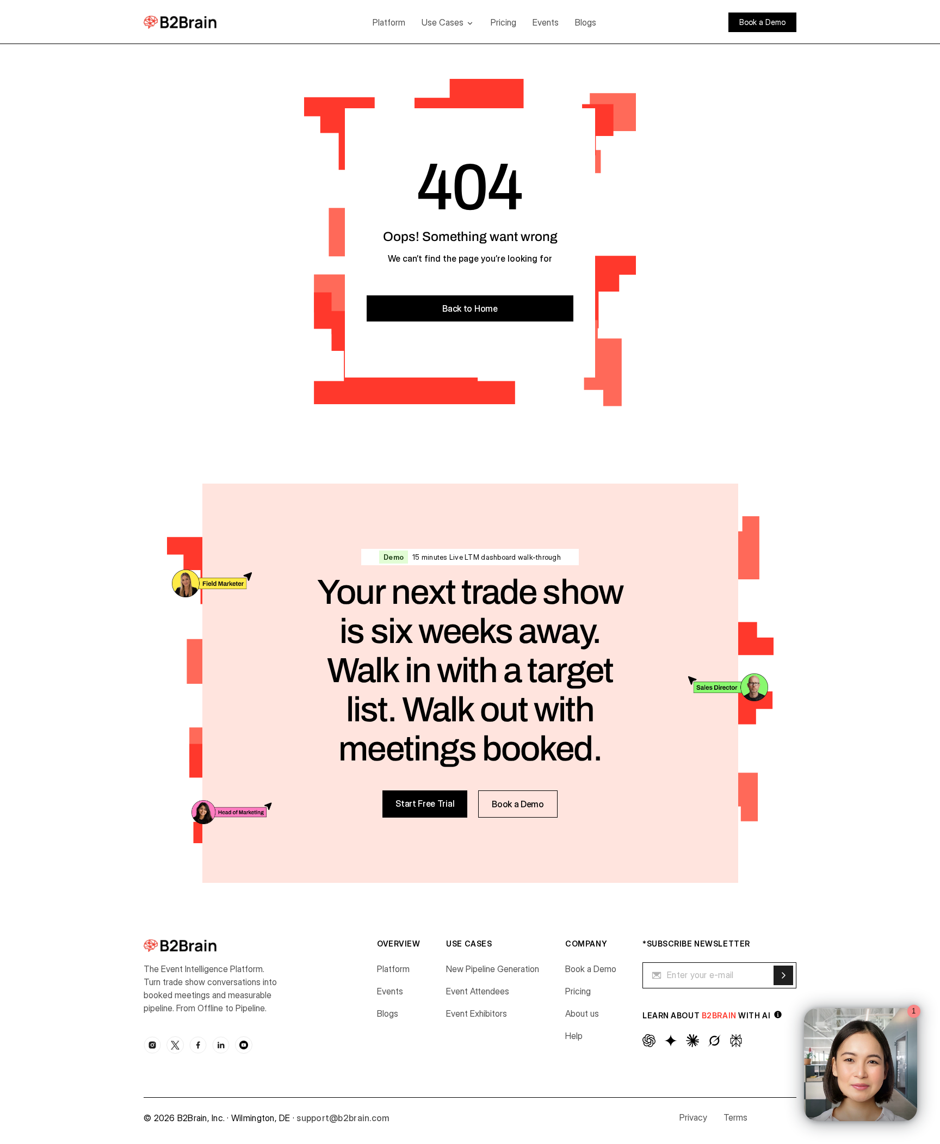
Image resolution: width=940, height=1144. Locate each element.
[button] (448, 22)
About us (582, 1013)
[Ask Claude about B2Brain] (692, 1040)
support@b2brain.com (342, 1117)
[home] (197, 22)
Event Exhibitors (476, 1013)
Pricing (503, 22)
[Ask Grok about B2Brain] (714, 1040)
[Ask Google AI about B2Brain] (670, 1040)
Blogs (585, 22)
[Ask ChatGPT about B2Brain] (648, 1040)
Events (546, 22)
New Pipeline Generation (492, 968)
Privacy (693, 1117)
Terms (735, 1117)
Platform (389, 22)
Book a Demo (590, 968)
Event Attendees (477, 991)
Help (574, 1035)
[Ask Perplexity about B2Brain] (736, 1040)
